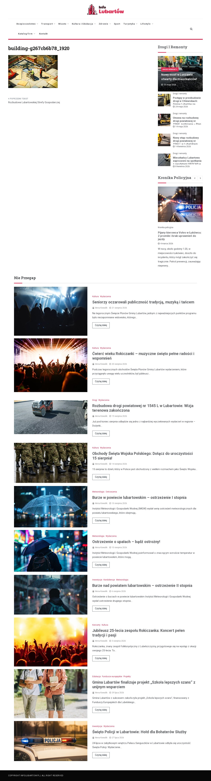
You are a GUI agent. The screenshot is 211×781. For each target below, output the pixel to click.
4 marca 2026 (166, 243)
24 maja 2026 (181, 106)
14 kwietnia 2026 (183, 146)
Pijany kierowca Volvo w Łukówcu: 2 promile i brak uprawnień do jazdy (179, 236)
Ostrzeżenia (111, 492)
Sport (117, 24)
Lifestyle (145, 24)
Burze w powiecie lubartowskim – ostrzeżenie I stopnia (139, 497)
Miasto (62, 24)
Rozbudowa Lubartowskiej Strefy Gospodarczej (34, 102)
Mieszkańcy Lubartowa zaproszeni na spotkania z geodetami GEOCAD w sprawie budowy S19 (187, 162)
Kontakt (43, 33)
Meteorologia (98, 492)
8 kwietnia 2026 (182, 166)
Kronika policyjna (165, 227)
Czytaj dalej (101, 325)
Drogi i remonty (170, 69)
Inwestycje (97, 580)
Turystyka (129, 24)
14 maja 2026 (181, 126)
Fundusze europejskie (112, 676)
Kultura (95, 296)
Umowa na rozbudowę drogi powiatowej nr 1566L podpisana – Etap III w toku (187, 122)
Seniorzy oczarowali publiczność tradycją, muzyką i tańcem (143, 302)
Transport (47, 24)
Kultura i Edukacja (82, 24)
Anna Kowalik (101, 308)
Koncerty (96, 625)
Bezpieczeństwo (26, 24)
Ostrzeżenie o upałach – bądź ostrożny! (126, 542)
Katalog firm (25, 33)
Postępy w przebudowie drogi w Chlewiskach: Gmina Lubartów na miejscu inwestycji (187, 102)
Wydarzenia (105, 296)
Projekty (127, 676)
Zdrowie (103, 24)
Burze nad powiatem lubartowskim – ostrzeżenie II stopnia (142, 585)
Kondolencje (109, 580)
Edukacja (96, 676)
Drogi (94, 400)
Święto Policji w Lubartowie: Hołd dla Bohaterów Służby (139, 732)
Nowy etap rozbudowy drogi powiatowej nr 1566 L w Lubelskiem (186, 141)
